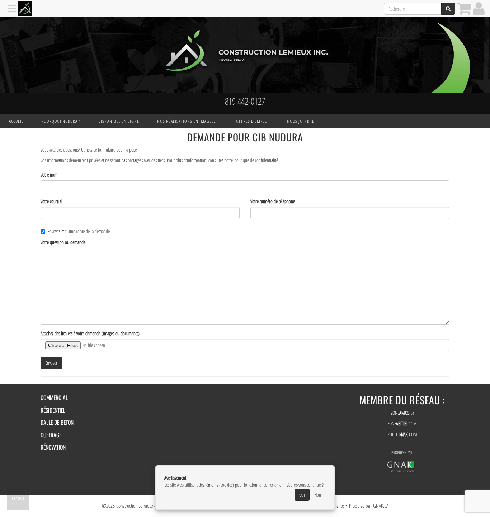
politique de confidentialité (256, 160)
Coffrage (51, 434)
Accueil (16, 121)
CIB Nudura (278, 137)
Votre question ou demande (63, 242)
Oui (302, 494)
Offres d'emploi (252, 121)
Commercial (54, 397)
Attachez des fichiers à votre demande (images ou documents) (90, 333)
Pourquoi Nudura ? (61, 121)
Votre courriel (51, 201)
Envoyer (51, 362)
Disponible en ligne (118, 121)
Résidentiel (53, 410)
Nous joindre (300, 121)
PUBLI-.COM (402, 434)
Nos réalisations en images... (187, 121)
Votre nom (49, 174)
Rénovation (53, 447)
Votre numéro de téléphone (272, 201)
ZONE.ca (402, 412)
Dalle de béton (57, 422)
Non (317, 494)
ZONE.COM (402, 423)
